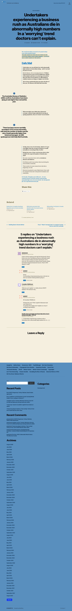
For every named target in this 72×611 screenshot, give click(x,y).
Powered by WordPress (18, 608)
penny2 (28, 42)
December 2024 (11, 495)
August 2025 (10, 474)
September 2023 (11, 532)
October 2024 (10, 500)
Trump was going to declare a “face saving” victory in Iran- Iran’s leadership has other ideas (20, 427)
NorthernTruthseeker (12, 367)
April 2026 (9, 454)
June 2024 (9, 510)
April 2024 (9, 515)
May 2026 (9, 452)
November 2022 (11, 558)
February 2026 (10, 459)
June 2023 (9, 540)
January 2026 (10, 462)
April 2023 (9, 545)
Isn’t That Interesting (12, 371)
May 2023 (9, 542)
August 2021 (10, 595)
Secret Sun (50, 367)
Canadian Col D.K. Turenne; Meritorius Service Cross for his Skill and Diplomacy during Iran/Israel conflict (21, 423)
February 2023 (10, 550)
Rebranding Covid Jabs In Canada (55, 206)
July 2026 (9, 447)
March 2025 (9, 487)
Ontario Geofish (23, 371)
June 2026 (9, 449)
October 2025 (10, 469)
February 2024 (10, 520)
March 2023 (9, 547)
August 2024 (10, 505)
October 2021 (10, 590)
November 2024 (11, 497)
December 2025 (11, 464)
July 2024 (9, 507)
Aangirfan (9, 365)
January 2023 (10, 553)
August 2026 (10, 444)
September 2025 (11, 472)
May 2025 (9, 482)
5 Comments (45, 42)
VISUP (20, 369)
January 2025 (10, 492)
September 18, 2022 (36, 42)
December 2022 (11, 555)
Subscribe (9, 599)
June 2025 (9, 479)
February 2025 (10, 490)
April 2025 (9, 484)
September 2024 (11, 502)
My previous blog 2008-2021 (59, 3)
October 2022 (10, 560)
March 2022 (9, 578)
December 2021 (10, 585)
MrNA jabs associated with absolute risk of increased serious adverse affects (35, 208)
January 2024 (10, 522)
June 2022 (9, 570)
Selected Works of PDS (52, 371)
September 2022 (11, 563)
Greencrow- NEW (26, 365)
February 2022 (10, 580)
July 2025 (9, 477)
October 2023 (10, 530)
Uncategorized (36, 10)
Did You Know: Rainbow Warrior (15, 374)
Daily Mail (27, 63)
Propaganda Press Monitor (27, 367)
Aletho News (16, 365)
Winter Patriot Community (40, 369)
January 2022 (10, 583)
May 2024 (9, 512)
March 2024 (9, 517)
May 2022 (9, 573)
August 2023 (10, 535)
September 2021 (11, 593)
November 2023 (11, 527)
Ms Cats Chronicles (47, 365)
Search (8, 380)
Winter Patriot (27, 369)
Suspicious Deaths (41, 367)
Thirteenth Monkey (12, 369)
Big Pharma (29, 217)
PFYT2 (11, 608)
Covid (32, 217)
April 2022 (9, 575)
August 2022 (10, 565)
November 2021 (10, 588)
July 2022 (9, 568)
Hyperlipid (51, 369)
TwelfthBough (37, 365)
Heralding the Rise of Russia (37, 371)
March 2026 (9, 457)
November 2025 (11, 467)
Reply (24, 280)
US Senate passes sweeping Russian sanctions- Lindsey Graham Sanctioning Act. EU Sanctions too (20, 431)
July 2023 (9, 537)
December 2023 (11, 525)
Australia (24, 217)
